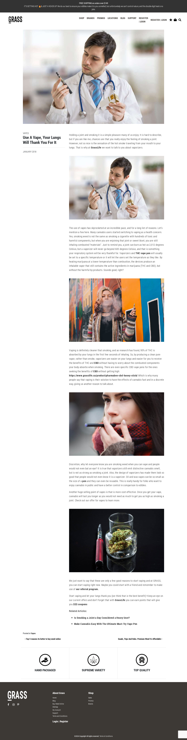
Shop (81, 18)
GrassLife (96, 147)
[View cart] (175, 20)
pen (84, 481)
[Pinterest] (19, 705)
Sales (90, 697)
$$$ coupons (80, 604)
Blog (122, 18)
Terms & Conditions (106, 736)
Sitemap (55, 707)
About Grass (59, 693)
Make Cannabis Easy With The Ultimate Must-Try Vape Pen (105, 623)
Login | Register (60, 721)
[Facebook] (10, 705)
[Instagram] (14, 705)
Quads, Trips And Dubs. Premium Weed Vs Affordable (139, 639)
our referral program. (87, 589)
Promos (101, 18)
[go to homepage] (17, 697)
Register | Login (143, 20)
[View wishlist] (170, 20)
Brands (91, 18)
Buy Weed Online (58, 704)
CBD (96, 362)
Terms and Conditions (60, 716)
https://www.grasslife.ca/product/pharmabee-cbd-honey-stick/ (103, 375)
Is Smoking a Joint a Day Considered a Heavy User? (102, 617)
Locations (113, 18)
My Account (57, 710)
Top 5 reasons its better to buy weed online (43, 639)
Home (54, 697)
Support (132, 18)
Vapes (33, 633)
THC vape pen (143, 253)
